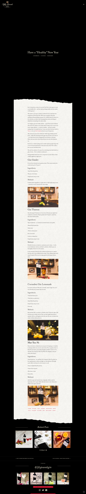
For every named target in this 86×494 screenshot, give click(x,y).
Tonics (29, 131)
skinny (44, 410)
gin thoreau (43, 408)
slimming (54, 410)
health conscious (49, 408)
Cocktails (44, 55)
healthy (54, 408)
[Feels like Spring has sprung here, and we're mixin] (50, 478)
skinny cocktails (48, 410)
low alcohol (34, 410)
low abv (29, 410)
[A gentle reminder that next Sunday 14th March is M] (23, 478)
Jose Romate (50, 55)
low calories (39, 410)
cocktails (29, 408)
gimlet (38, 408)
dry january (34, 408)
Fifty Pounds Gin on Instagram (44, 486)
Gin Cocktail (38, 131)
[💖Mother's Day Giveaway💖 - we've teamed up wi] (36, 478)
